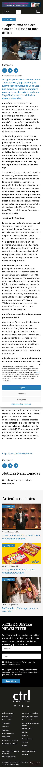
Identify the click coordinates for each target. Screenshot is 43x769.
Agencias (5, 730)
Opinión (25, 735)
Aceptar (21, 388)
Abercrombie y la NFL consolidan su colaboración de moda (21, 537)
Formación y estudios (30, 713)
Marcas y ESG (27, 729)
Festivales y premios (9, 743)
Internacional (27, 720)
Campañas (6, 737)
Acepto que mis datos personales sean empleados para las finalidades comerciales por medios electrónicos (20, 672)
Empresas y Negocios (10, 740)
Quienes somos (7, 713)
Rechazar (21, 394)
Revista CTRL (7, 720)
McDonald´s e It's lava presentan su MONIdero (20, 610)
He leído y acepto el (18, 663)
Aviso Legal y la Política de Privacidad (18, 663)
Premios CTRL (7, 716)
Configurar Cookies (29, 751)
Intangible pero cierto (30, 716)
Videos (24, 746)
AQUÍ (37, 373)
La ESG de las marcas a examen (30, 724)
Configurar (21, 400)
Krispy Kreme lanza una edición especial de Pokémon (18, 571)
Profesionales (27, 739)
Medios (25, 732)
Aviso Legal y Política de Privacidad (11, 752)
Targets (25, 742)
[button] (40, 364)
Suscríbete (6, 723)
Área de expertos (8, 733)
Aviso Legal (27, 404)
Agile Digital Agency (12, 764)
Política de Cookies (17, 404)
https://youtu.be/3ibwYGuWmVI (17, 453)
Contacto (5, 727)
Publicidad (25, 754)
